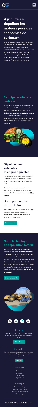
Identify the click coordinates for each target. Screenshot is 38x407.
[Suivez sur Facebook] (22, 321)
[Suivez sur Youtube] (28, 321)
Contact (19, 360)
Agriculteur (20, 378)
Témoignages (19, 394)
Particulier (19, 371)
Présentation (19, 342)
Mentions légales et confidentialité (22, 404)
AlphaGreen (8, 402)
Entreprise (19, 373)
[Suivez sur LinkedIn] (10, 321)
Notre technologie (11, 278)
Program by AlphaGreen (20, 391)
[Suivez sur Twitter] (16, 321)
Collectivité (20, 375)
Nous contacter (10, 223)
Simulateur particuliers (19, 389)
